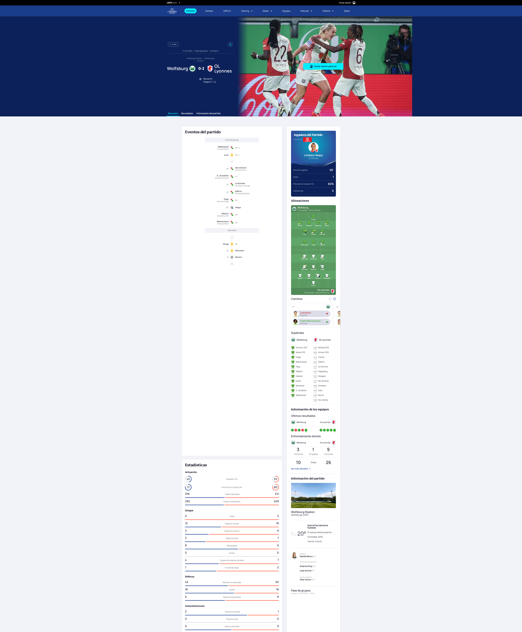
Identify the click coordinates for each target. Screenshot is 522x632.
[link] (190, 10)
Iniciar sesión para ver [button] (325, 66)
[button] (247, 10)
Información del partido (208, 113)
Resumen (173, 113)
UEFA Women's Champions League (172, 10)
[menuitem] (192, 10)
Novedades (187, 113)
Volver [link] (174, 44)
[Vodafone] (307, 139)
